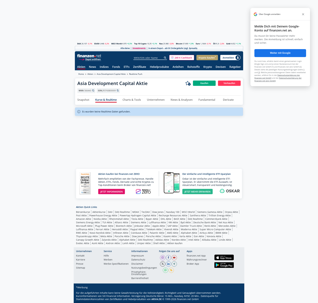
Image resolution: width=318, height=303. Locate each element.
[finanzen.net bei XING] (174, 264)
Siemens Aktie (138, 222)
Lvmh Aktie (128, 243)
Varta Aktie (185, 236)
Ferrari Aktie (102, 229)
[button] (181, 57)
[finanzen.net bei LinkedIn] (168, 264)
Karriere (80, 260)
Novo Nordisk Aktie (100, 232)
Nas (161, 43)
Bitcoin (179, 43)
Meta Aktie (106, 236)
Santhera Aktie (198, 215)
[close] (303, 14)
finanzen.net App (196, 256)
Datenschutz (138, 260)
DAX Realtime (122, 212)
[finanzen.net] (89, 55)
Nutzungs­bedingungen (144, 268)
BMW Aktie (221, 232)
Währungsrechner (197, 260)
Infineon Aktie (120, 232)
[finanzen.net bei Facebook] (168, 257)
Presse (79, 264)
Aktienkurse (99, 212)
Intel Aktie (193, 239)
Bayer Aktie (152, 218)
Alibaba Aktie (209, 239)
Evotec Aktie (82, 243)
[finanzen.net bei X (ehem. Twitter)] (162, 264)
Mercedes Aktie (227, 225)
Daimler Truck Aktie (191, 225)
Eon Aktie (199, 236)
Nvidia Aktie (100, 218)
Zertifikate (139, 67)
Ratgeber (235, 67)
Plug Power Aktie (104, 225)
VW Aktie (173, 222)
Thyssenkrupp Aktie (87, 236)
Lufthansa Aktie (157, 222)
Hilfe (106, 256)
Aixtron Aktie (113, 243)
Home (81, 74)
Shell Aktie (159, 243)
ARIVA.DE (156, 299)
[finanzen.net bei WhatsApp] (165, 270)
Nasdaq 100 (172, 212)
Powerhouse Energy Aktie (103, 215)
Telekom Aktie (154, 229)
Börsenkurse (83, 212)
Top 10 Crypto (140, 43)
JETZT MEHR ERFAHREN (198, 191)
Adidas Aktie (162, 239)
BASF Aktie (179, 218)
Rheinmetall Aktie (119, 218)
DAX (79, 43)
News (92, 67)
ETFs (127, 67)
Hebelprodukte (159, 67)
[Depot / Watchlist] (188, 83)
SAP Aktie (172, 225)
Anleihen (178, 67)
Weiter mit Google (280, 52)
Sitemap (80, 268)
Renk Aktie (210, 225)
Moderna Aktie (189, 229)
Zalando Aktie (109, 239)
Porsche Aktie (122, 236)
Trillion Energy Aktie (220, 215)
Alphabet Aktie (189, 232)
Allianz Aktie (121, 222)
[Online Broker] (89, 59)
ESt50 (96, 43)
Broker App (193, 264)
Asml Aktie (97, 243)
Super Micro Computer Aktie (215, 229)
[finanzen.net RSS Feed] (171, 270)
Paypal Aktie (137, 229)
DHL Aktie (166, 218)
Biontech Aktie (124, 225)
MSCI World (116, 43)
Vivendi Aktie (171, 229)
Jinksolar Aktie (142, 225)
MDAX (135, 212)
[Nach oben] (236, 299)
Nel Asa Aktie (225, 222)
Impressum (137, 256)
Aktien (81, 67)
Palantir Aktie (157, 232)
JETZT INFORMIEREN (111, 191)
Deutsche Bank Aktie (204, 222)
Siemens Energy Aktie (88, 222)
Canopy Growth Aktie (87, 239)
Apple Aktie (158, 225)
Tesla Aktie (137, 218)
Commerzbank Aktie (216, 218)
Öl (214, 43)
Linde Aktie (225, 239)
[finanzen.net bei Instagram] (162, 257)
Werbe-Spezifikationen (116, 264)
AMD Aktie (172, 232)
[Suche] (165, 57)
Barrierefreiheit (140, 278)
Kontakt (80, 256)
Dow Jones (158, 212)
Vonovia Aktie (214, 236)
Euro (198, 43)
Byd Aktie (186, 222)
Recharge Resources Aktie (173, 215)
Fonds (116, 67)
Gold (228, 43)
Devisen (221, 67)
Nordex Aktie (179, 239)
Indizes (104, 67)
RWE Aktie (81, 232)
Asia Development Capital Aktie (111, 74)
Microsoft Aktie (84, 225)
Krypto (207, 67)
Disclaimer (137, 264)
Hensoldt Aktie (120, 229)
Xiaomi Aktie (170, 236)
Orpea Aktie (231, 212)
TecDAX (145, 212)
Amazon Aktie (83, 218)
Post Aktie (81, 215)
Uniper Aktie (144, 243)
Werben (108, 260)
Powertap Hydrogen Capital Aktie (138, 215)
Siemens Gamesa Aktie (209, 212)
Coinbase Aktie (139, 232)
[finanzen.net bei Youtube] (174, 257)
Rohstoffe (193, 67)
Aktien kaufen (175, 243)
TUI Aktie (107, 222)
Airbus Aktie (206, 232)
